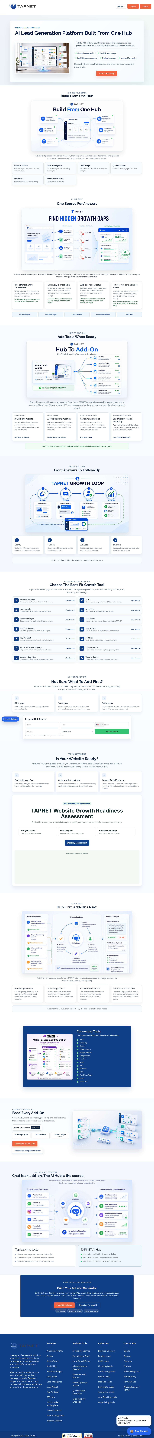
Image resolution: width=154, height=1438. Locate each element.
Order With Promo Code (25, 1144)
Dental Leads (104, 1376)
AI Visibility (51, 1366)
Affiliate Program (131, 1371)
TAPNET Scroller (54, 1410)
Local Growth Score (81, 1361)
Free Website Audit (81, 1356)
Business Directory (106, 1351)
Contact (127, 1366)
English (120, 6)
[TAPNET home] (22, 6)
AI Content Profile (55, 1351)
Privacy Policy (130, 1376)
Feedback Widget (54, 1371)
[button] (133, 1420)
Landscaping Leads (106, 1371)
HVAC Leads (103, 1361)
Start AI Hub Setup (106, 73)
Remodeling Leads (106, 1402)
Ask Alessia (141, 1431)
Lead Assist (52, 1376)
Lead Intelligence (54, 1381)
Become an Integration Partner (28, 1150)
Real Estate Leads (106, 1387)
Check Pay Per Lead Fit (88, 1305)
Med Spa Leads (105, 1381)
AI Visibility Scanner (81, 1351)
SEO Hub (51, 1397)
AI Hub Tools (52, 1361)
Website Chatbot (54, 1420)
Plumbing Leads (105, 1366)
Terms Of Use (130, 1381)
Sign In (133, 6)
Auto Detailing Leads (107, 1397)
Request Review (112, 731)
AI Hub (50, 1356)
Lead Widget (52, 1387)
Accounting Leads (106, 1392)
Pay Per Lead (52, 1392)
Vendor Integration (55, 1415)
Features (128, 1361)
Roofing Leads (104, 1356)
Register (146, 6)
